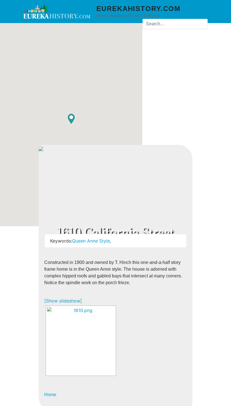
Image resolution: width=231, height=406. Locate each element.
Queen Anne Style (91, 241)
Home (50, 394)
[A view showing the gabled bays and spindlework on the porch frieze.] (81, 340)
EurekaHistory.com (138, 8)
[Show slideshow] (63, 301)
